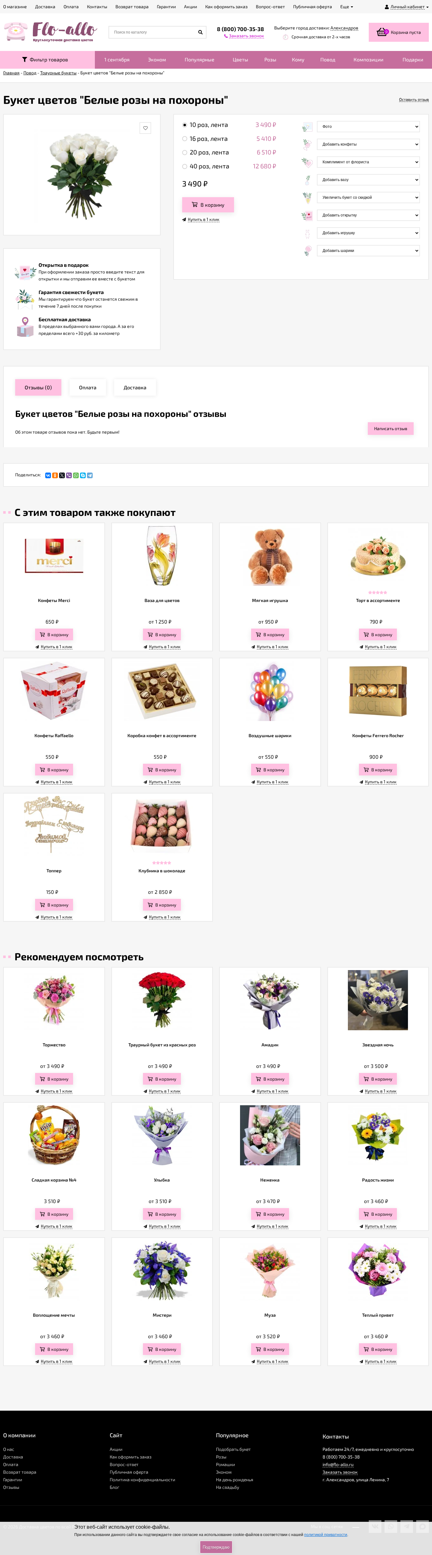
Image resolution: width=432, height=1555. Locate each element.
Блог (114, 1487)
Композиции (368, 59)
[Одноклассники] (55, 475)
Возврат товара (19, 1472)
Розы (270, 59)
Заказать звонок (340, 1472)
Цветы (240, 59)
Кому (298, 59)
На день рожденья (234, 1479)
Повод (327, 59)
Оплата (10, 1464)
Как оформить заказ (130, 1456)
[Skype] (83, 475)
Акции (116, 1449)
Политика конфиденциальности (142, 1479)
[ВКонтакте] (48, 475)
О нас (8, 1449)
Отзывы (11, 1487)
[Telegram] (90, 475)
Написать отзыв (390, 428)
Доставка (13, 1456)
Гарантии (12, 1479)
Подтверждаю (216, 1547)
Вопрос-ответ (124, 1464)
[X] (62, 475)
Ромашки (225, 1464)
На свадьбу (227, 1487)
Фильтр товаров (47, 59)
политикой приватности (325, 1535)
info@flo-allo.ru (338, 1464)
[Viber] (69, 475)
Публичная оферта (129, 1472)
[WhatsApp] (76, 475)
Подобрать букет (233, 1449)
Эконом (157, 59)
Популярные (199, 59)
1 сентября (117, 59)
